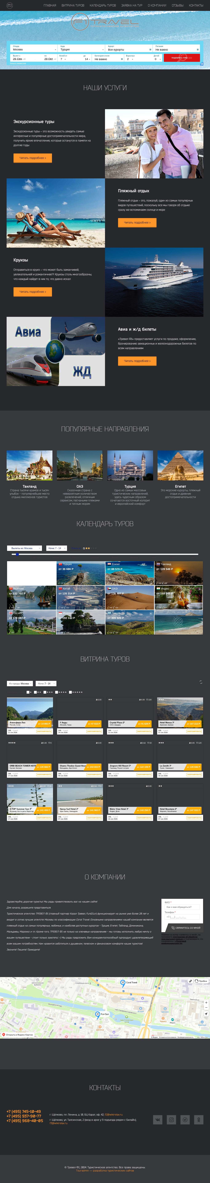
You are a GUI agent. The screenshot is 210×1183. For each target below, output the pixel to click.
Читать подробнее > (33, 157)
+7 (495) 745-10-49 (24, 1111)
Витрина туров (73, 5)
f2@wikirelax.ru (114, 1114)
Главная (50, 5)
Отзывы (178, 5)
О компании (157, 5)
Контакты (196, 5)
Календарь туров (103, 5)
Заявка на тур (131, 5)
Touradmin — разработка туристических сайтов (105, 1170)
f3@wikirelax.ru (58, 1123)
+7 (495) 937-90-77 (24, 1116)
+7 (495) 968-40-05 (25, 1120)
